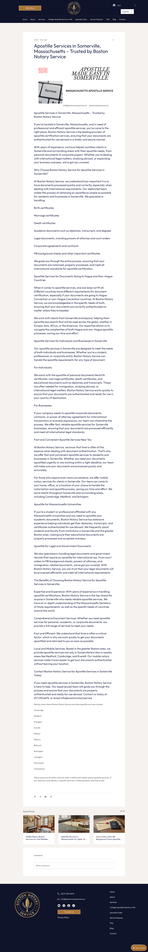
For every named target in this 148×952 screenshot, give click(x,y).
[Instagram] (64, 905)
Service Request (116, 918)
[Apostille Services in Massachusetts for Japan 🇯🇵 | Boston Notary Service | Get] (74, 824)
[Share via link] (51, 797)
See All (122, 811)
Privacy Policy (63, 917)
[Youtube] (59, 905)
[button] (135, 5)
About (112, 897)
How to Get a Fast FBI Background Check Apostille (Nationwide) (108, 837)
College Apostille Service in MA (117, 907)
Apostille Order (116, 913)
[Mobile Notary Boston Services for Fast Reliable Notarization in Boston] (38, 824)
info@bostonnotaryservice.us (73, 899)
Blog (112, 928)
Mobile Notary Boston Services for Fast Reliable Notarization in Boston (37, 837)
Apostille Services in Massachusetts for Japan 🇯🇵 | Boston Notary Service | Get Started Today (73, 837)
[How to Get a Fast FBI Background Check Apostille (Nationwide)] (109, 824)
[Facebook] (68, 905)
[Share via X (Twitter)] (40, 797)
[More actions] (112, 40)
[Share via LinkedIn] (46, 797)
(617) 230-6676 (67, 894)
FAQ (111, 923)
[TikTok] (73, 905)
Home (112, 892)
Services (113, 902)
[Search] (107, 5)
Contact (113, 933)
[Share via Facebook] (35, 797)
